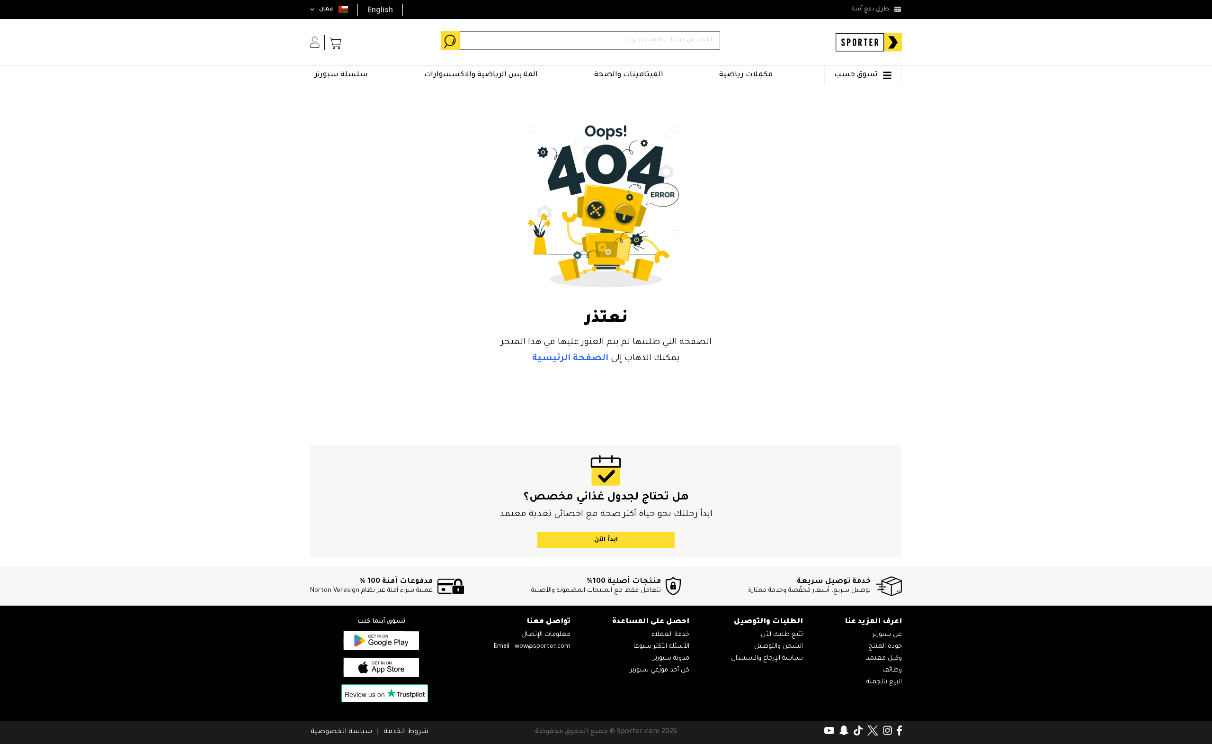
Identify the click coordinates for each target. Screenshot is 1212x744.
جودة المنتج (885, 646)
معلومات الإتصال (545, 634)
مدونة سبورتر (671, 658)
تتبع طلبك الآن (782, 634)
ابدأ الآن (606, 540)
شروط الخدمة (405, 732)
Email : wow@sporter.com (532, 646)
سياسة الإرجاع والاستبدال (767, 658)
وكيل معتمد (884, 658)
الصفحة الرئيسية (570, 358)
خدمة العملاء (670, 634)
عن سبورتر (887, 634)
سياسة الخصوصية (341, 732)
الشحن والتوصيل (778, 646)
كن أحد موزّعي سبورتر (659, 670)
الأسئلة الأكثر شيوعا (661, 646)
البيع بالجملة (884, 682)
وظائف (892, 670)
